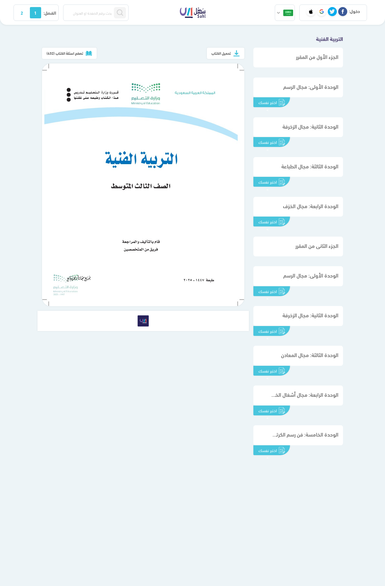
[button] (285, 13)
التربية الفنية (329, 38)
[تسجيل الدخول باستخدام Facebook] (342, 11)
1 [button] (35, 12)
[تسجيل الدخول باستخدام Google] (321, 11)
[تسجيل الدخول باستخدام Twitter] (332, 11)
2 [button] (22, 12)
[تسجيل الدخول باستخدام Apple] (310, 11)
